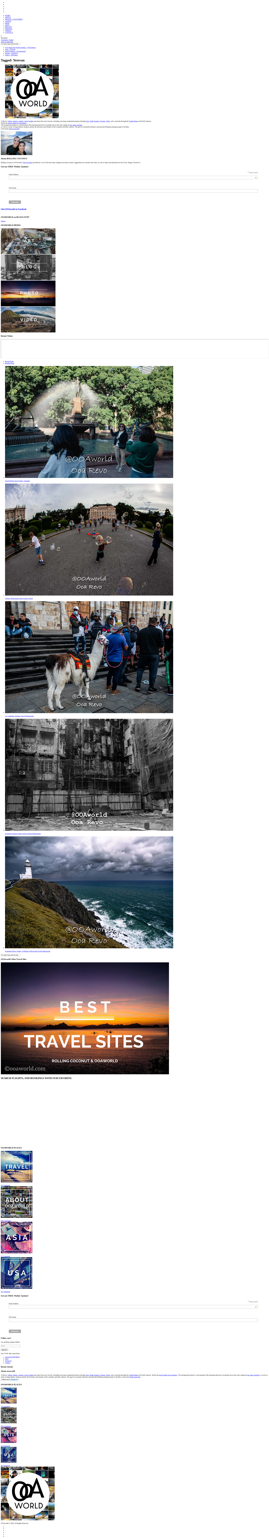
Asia (87, 121)
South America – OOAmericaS (15, 51)
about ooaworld (14, 129)
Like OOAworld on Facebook (13, 209)
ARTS (7, 25)
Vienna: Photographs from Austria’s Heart (19, 598)
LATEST (8, 21)
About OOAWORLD (12, 1357)
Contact (7, 1363)
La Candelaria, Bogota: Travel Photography (19, 716)
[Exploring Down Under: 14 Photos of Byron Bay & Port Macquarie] (89, 948)
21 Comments (5, 1256)
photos (15, 121)
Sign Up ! (4, 1350)
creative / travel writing (26, 121)
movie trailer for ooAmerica (17, 123)
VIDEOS (8, 31)
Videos (10, 121)
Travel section (27, 162)
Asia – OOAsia (10, 49)
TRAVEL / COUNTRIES (13, 19)
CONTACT (9, 32)
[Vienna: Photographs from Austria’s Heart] (89, 595)
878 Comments (6, 1221)
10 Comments (5, 1185)
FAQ (6, 1359)
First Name (12, 188)
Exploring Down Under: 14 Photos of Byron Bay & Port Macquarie (27, 951)
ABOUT (8, 17)
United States (133, 121)
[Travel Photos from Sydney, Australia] (89, 477)
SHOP (7, 23)
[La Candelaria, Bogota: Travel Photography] (89, 712)
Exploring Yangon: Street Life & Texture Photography (23, 834)
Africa (108, 121)
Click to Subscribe (7, 42)
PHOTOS (8, 27)
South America (95, 121)
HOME (7, 15)
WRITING (8, 29)
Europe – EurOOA (11, 53)
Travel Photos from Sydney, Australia (17, 481)
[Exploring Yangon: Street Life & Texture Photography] (89, 830)
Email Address (133, 174)
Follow (3, 221)
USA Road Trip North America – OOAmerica (20, 47)
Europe (102, 121)
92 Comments (5, 1292)
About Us (8, 1361)
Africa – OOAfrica (11, 55)
